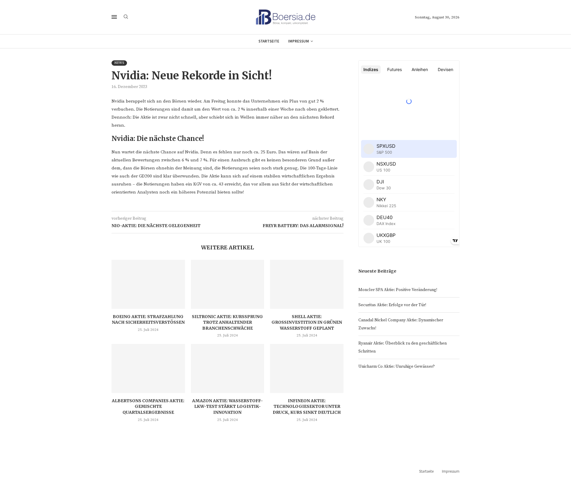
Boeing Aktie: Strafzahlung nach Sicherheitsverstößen (148, 319)
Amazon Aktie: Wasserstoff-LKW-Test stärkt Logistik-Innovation (227, 406)
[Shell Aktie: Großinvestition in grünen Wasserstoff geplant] (306, 284)
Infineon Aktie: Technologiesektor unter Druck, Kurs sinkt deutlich (307, 406)
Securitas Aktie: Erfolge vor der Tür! (392, 305)
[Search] (126, 17)
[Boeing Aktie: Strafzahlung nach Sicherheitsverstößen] (148, 284)
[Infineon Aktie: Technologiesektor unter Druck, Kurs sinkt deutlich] (306, 368)
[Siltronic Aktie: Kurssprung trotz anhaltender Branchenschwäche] (227, 284)
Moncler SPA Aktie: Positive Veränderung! (397, 290)
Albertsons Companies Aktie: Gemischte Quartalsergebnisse (148, 406)
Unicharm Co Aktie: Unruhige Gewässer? (396, 366)
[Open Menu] (114, 17)
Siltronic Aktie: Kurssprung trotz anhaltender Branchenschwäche (227, 322)
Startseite (268, 41)
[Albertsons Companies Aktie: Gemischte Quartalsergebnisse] (148, 368)
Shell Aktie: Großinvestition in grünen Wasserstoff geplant (307, 322)
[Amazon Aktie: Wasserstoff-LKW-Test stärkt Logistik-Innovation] (227, 368)
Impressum (298, 41)
